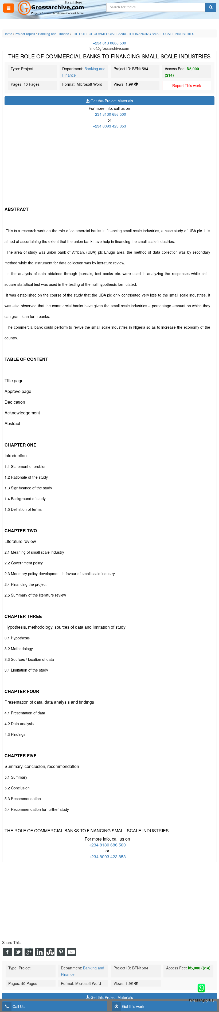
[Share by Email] (71, 952)
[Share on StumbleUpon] (50, 952)
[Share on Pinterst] (61, 952)
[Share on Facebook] (7, 952)
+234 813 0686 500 (109, 43)
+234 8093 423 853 (109, 126)
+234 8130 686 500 (109, 114)
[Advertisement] (109, 166)
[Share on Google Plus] (29, 952)
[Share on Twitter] (18, 952)
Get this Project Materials (111, 100)
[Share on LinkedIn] (39, 952)
